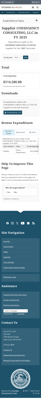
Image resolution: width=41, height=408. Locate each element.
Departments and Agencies (14, 355)
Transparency (10, 12)
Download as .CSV (14, 112)
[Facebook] (7, 223)
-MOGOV (11, 7)
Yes (8, 192)
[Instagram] (12, 223)
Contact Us (7, 350)
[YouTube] (22, 223)
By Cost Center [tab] (9, 132)
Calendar (7, 257)
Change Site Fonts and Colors (15, 295)
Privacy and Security (11, 300)
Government (8, 247)
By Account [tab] (20, 132)
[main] (20, 110)
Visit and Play (8, 262)
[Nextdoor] (28, 223)
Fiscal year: (8, 57)
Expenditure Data (23, 12)
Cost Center (8, 146)
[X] (17, 223)
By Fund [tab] (32, 132)
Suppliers (36, 12)
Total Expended (33, 146)
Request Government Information (16, 360)
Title (18, 146)
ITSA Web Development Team (10, 392)
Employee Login (9, 277)
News (5, 252)
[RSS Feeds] (33, 223)
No (16, 192)
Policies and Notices (11, 305)
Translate (20, 314)
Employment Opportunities (14, 267)
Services (6, 241)
